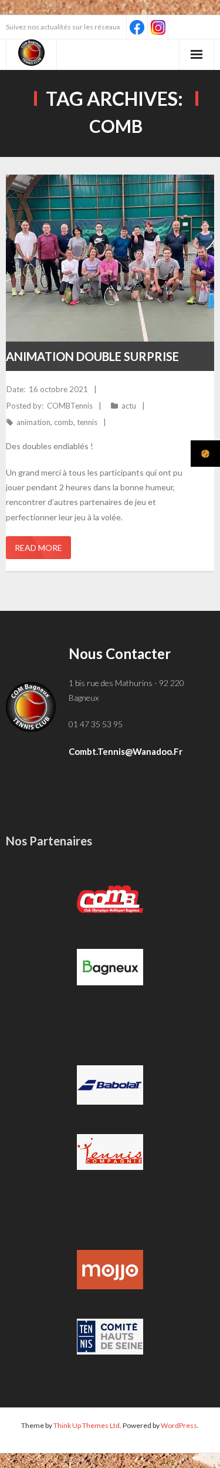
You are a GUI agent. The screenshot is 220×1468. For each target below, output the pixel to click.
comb (63, 422)
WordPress (179, 1425)
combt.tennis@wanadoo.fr (125, 751)
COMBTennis (70, 405)
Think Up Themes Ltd (86, 1425)
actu (128, 405)
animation (33, 422)
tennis (87, 422)
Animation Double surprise (92, 356)
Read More (38, 548)
